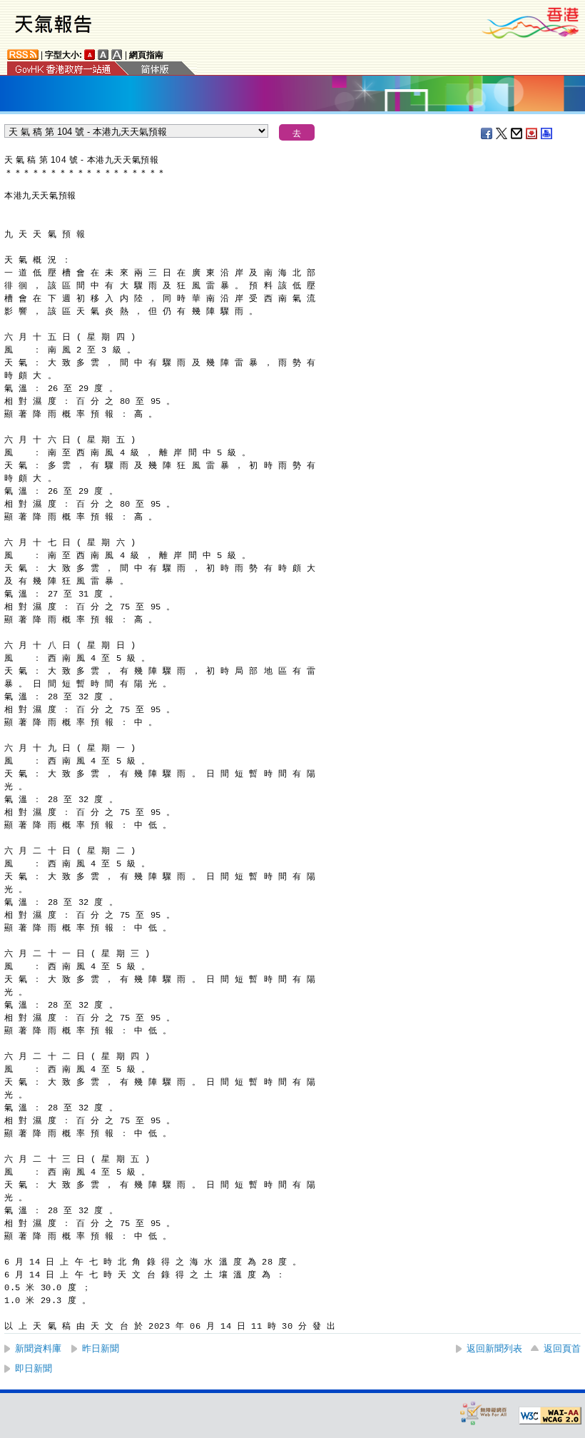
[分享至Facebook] (487, 133)
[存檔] (532, 133)
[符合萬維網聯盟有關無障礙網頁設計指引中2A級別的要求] (550, 1416)
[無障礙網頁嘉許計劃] (483, 1412)
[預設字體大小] (90, 54)
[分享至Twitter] (502, 133)
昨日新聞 (100, 1348)
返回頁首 (562, 1348)
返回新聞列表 (494, 1348)
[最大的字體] (117, 54)
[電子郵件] (517, 133)
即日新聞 (33, 1368)
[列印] (547, 133)
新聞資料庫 (38, 1348)
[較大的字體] (103, 54)
